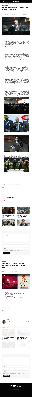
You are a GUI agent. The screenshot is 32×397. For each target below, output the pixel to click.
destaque (10, 184)
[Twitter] (3, 42)
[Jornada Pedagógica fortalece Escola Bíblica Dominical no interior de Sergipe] (8, 222)
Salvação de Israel (18, 184)
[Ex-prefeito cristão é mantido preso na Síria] (23, 222)
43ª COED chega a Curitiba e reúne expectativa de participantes (22, 338)
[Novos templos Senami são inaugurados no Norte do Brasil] (8, 332)
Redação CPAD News (7, 14)
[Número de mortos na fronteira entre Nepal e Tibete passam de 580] (23, 210)
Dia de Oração (13, 184)
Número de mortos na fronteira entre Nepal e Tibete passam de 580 (22, 216)
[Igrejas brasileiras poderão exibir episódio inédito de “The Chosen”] (8, 210)
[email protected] (17, 322)
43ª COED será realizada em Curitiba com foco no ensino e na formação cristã (23, 349)
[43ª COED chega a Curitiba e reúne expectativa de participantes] (23, 332)
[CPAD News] (16, 1)
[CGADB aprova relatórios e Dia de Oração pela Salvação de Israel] (16, 26)
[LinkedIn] (3, 44)
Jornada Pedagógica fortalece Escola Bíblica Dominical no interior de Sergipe (8, 227)
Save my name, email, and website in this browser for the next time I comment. (14, 250)
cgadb (7, 184)
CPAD (9, 307)
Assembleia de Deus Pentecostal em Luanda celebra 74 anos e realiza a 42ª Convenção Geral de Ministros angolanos (8, 350)
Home (16, 392)
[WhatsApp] (3, 46)
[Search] (28, 1)
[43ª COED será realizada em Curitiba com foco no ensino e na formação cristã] (23, 344)
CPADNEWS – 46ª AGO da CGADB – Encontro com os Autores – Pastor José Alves (9, 193)
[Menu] (3, 1)
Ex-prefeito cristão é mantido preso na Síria (23, 227)
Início (3, 3)
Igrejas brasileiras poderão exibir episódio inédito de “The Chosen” (8, 216)
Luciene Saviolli (6, 271)
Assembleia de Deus (5, 5)
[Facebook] (3, 40)
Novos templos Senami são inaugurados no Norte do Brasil (8, 338)
